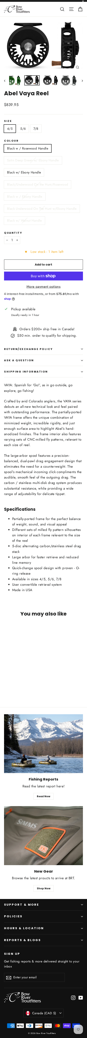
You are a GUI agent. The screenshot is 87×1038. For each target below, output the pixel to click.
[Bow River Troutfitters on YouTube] (81, 997)
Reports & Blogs (22, 940)
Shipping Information (26, 371)
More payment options (44, 286)
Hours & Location (24, 928)
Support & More (21, 905)
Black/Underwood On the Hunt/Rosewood (37, 184)
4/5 (10, 128)
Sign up (12, 954)
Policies (13, 916)
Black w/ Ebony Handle (24, 172)
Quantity (13, 232)
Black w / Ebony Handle (24, 196)
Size (8, 120)
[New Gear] (43, 835)
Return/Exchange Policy (28, 349)
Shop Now (43, 888)
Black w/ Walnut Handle (24, 220)
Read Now (43, 796)
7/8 (35, 128)
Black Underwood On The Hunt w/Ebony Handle (42, 208)
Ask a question (19, 360)
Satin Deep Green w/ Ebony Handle (33, 160)
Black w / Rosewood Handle (27, 148)
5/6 (23, 128)
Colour (11, 140)
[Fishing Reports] (43, 743)
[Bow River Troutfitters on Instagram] (73, 997)
